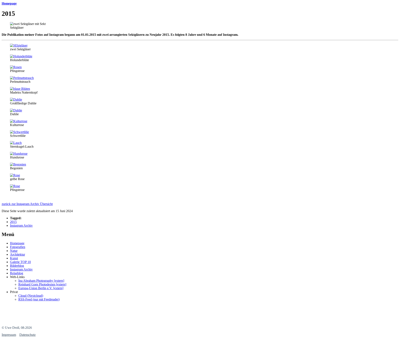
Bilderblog (17, 265)
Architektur (17, 254)
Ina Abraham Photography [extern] (41, 280)
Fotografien (17, 247)
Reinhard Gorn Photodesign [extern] (42, 284)
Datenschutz (27, 334)
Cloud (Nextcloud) (30, 295)
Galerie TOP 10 (20, 262)
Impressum (9, 334)
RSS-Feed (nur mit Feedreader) (39, 299)
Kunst (14, 258)
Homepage (17, 243)
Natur (14, 250)
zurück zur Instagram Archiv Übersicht (27, 204)
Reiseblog (16, 273)
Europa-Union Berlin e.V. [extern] (40, 288)
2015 (13, 222)
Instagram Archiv (21, 225)
